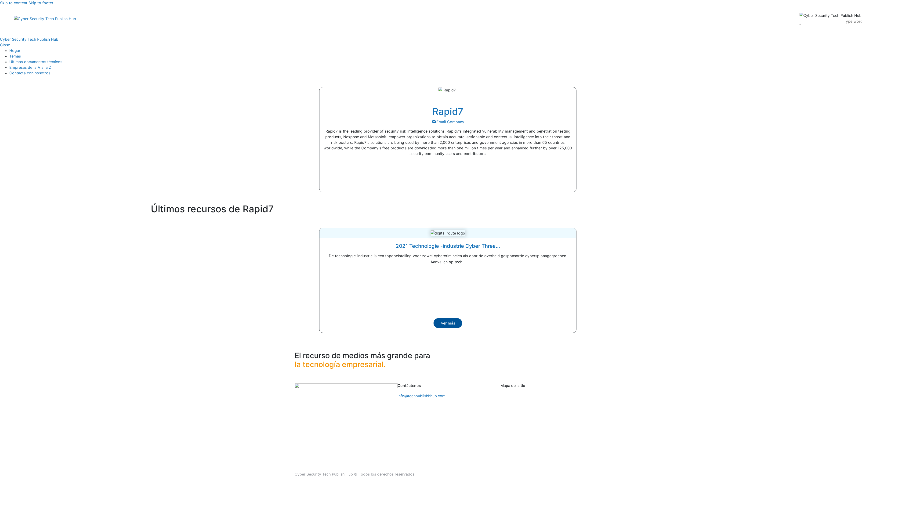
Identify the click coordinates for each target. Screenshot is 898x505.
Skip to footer (41, 2)
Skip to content (13, 2)
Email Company (450, 121)
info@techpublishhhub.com (421, 395)
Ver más (448, 323)
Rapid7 (447, 111)
